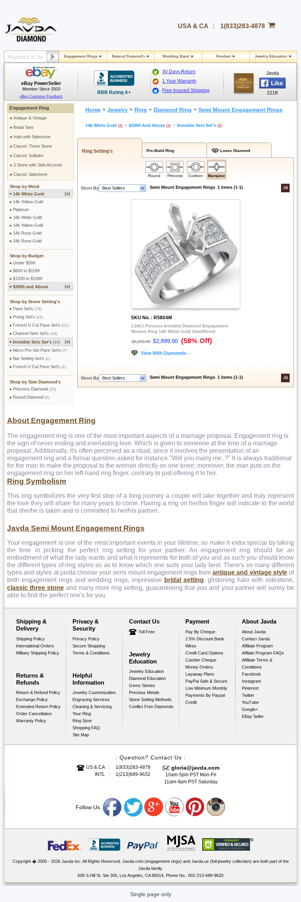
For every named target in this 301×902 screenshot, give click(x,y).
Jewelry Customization (94, 692)
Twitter (248, 695)
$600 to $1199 (26, 270)
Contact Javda (256, 638)
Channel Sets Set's (35, 333)
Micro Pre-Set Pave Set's (40, 350)
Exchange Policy (32, 699)
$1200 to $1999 (27, 278)
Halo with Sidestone (32, 136)
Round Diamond (31, 397)
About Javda (254, 631)
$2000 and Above (41, 286)
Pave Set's (27, 308)
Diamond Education (147, 678)
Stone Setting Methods (150, 699)
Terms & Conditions (91, 653)
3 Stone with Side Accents (37, 165)
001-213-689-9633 (205, 875)
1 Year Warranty (179, 81)
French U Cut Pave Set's (41, 325)
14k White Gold (41, 193)
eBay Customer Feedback (41, 96)
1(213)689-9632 (133, 774)
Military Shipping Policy (37, 653)
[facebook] (244, 82)
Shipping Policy (30, 638)
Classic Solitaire (28, 155)
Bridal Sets (23, 127)
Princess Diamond (34, 389)
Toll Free (146, 631)
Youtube (175, 807)
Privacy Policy (86, 638)
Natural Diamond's (128, 56)
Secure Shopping (89, 646)
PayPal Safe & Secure (206, 681)
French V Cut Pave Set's (39, 366)
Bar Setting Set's (31, 358)
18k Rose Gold (27, 241)
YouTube (250, 702)
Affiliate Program (257, 646)
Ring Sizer (82, 720)
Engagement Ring (29, 108)
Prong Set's (28, 317)
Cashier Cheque (200, 660)
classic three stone (35, 587)
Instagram (251, 681)
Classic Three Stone (32, 146)
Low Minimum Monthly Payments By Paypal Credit (206, 695)
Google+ (250, 709)
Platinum (21, 209)
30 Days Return (179, 71)
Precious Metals (144, 692)
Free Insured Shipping (186, 90)
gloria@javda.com (195, 768)
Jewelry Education (271, 56)
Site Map (81, 734)
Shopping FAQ (86, 727)
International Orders (35, 646)
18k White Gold (27, 217)
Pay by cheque (200, 631)
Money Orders (199, 667)
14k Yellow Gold (28, 201)
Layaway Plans (199, 674)
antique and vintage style (249, 572)
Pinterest (250, 688)
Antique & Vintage (30, 118)
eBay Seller (253, 716)
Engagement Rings (81, 56)
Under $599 (24, 262)
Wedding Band (176, 56)
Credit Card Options (204, 653)
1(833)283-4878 (242, 26)
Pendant (223, 56)
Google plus (154, 807)
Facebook (251, 674)
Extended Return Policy (38, 706)
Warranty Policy (31, 720)
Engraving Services (91, 699)
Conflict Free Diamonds (151, 706)
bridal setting (184, 580)
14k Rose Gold (27, 233)
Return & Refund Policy (38, 692)
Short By (90, 188)
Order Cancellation (34, 713)
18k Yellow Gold (28, 225)
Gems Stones (142, 685)
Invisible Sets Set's (41, 341)
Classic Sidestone (30, 174)
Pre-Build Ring (159, 150)
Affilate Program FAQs (263, 653)
